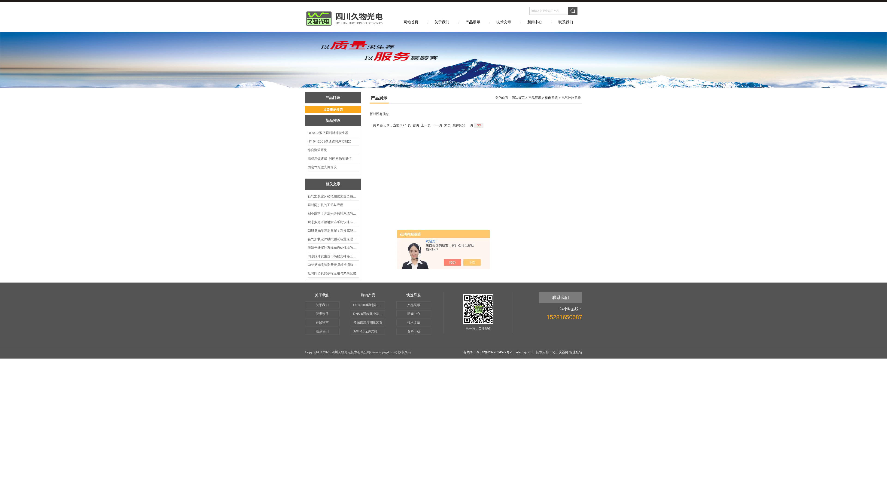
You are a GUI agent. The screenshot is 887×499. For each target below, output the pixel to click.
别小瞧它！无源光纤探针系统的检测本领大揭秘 (333, 213)
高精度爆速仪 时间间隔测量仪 (330, 158)
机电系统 (551, 98)
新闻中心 (534, 22)
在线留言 (322, 322)
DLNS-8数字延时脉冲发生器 (328, 133)
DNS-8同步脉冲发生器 (369, 314)
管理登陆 (575, 352)
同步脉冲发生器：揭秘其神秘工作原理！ (333, 256)
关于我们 (441, 22)
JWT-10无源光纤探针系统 (369, 331)
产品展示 (472, 22)
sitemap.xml (524, 352)
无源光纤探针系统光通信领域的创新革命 (333, 248)
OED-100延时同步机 (368, 305)
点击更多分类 (333, 109)
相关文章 (333, 184)
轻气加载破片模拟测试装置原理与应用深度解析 (333, 239)
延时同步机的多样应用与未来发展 (332, 273)
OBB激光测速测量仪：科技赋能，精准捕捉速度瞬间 (333, 230)
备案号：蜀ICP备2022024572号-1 (488, 352)
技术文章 (503, 22)
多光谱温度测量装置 (368, 322)
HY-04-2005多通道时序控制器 (329, 141)
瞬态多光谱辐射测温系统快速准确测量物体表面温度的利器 (333, 222)
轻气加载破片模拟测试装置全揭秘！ (333, 196)
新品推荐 (333, 120)
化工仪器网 (560, 352)
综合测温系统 (317, 150)
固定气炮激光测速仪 (322, 167)
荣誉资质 (322, 314)
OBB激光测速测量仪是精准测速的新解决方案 (333, 265)
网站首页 (411, 22)
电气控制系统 (571, 98)
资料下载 (413, 331)
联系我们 (565, 22)
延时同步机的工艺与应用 (325, 205)
